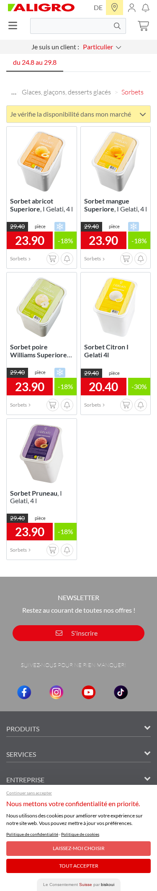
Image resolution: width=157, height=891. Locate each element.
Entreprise (25, 780)
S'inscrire (84, 633)
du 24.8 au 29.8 (35, 62)
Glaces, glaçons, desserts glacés (66, 92)
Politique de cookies (80, 834)
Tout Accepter (78, 866)
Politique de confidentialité (32, 834)
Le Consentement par (78, 884)
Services (21, 754)
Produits (22, 729)
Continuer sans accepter (29, 792)
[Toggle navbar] (15, 25)
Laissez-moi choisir (79, 848)
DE (98, 7)
